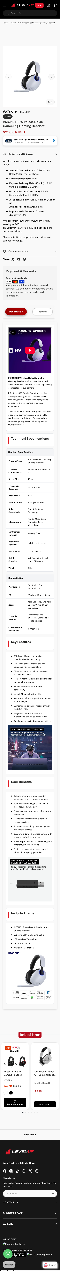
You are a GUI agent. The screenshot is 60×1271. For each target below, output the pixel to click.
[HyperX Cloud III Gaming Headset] (15, 1056)
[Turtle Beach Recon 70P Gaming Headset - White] (45, 1056)
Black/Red (6, 1093)
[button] (55, 5)
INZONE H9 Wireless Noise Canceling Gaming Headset (32, 23)
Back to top (30, 1134)
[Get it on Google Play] (39, 1254)
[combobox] (30, 13)
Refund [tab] (42, 311)
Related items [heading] (30, 1035)
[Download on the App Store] (17, 1254)
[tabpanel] (30, 665)
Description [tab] (16, 311)
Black (11, 1093)
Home (5, 23)
